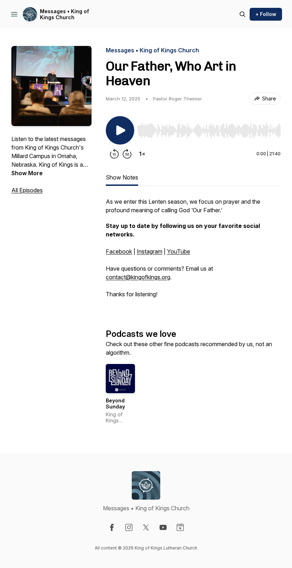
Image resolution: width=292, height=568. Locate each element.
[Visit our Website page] (180, 527)
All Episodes (27, 190)
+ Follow (265, 14)
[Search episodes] (242, 14)
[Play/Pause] (120, 130)
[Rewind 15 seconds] (114, 154)
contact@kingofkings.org (138, 277)
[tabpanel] (193, 251)
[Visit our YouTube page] (163, 527)
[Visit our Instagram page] (128, 527)
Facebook (119, 251)
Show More (27, 173)
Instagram (149, 251)
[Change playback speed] (142, 154)
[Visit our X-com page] (146, 527)
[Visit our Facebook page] (111, 527)
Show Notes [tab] (122, 177)
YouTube (178, 251)
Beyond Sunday (115, 403)
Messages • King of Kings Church (64, 14)
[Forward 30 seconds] (127, 154)
